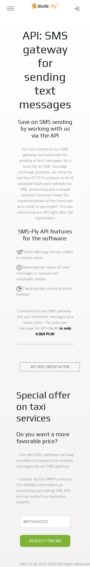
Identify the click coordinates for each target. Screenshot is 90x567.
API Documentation (49, 366)
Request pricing (45, 541)
